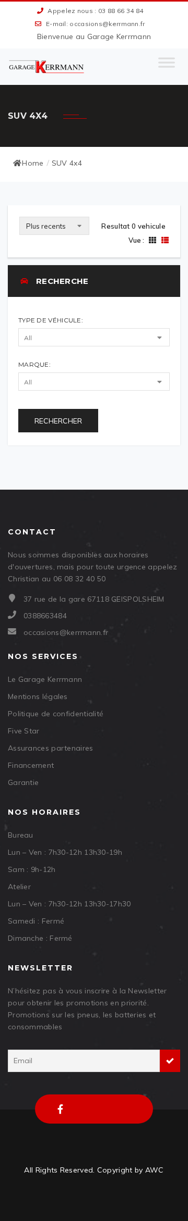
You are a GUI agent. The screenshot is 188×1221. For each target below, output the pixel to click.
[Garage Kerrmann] (47, 66)
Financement (31, 765)
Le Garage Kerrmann (45, 679)
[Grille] (152, 240)
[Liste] (164, 240)
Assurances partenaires (50, 748)
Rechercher (58, 421)
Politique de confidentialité (55, 713)
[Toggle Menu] (166, 66)
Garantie (23, 782)
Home (32, 163)
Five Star (24, 731)
